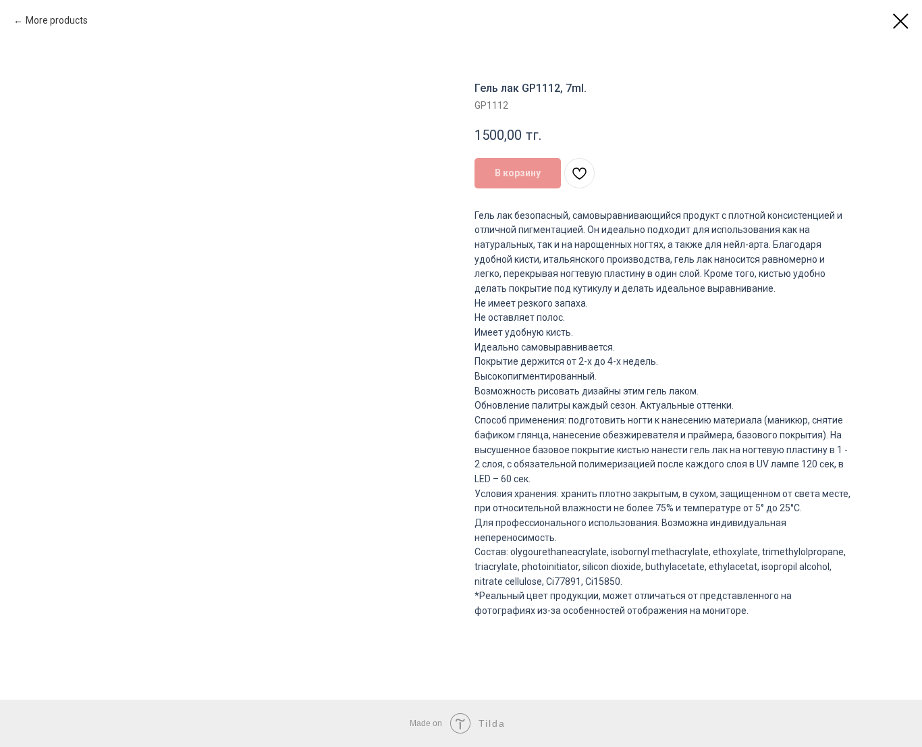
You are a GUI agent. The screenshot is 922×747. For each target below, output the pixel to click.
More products (57, 20)
